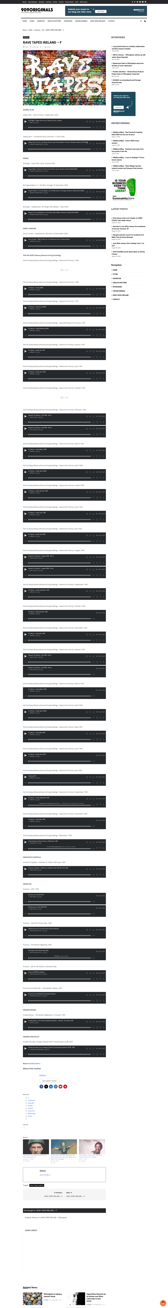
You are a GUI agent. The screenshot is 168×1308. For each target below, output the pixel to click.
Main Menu (35, 1063)
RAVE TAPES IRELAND (97, 21)
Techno (61, 2)
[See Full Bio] (50, 1175)
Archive (26, 37)
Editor (27, 47)
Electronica (83, 2)
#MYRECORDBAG (81, 21)
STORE (32, 21)
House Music (69, 2)
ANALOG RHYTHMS (54, 21)
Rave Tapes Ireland (36, 1185)
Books (55, 2)
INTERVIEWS (68, 21)
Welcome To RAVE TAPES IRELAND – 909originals (49, 1217)
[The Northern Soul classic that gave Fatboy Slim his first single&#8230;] (92, 1146)
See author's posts (49, 1081)
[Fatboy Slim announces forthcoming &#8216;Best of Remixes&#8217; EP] (36, 1146)
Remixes (41, 2)
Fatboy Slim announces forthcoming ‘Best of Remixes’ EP (34, 1156)
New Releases (32, 2)
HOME (24, 21)
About (25, 2)
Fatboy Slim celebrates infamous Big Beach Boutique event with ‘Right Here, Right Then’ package (63, 1157)
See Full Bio (44, 1175)
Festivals (49, 2)
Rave (76, 2)
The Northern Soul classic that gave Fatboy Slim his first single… (90, 1156)
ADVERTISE (41, 21)
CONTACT (111, 21)
